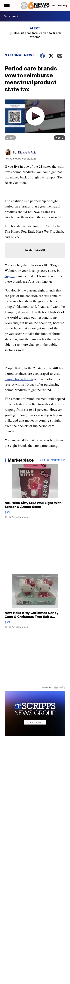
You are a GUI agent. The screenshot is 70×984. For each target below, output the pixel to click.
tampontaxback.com (19, 378)
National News (20, 55)
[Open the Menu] (6, 5)
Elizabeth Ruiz (27, 152)
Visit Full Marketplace (52, 460)
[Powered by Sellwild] (59, 687)
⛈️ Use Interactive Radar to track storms (35, 35)
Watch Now (59, 5)
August (10, 275)
